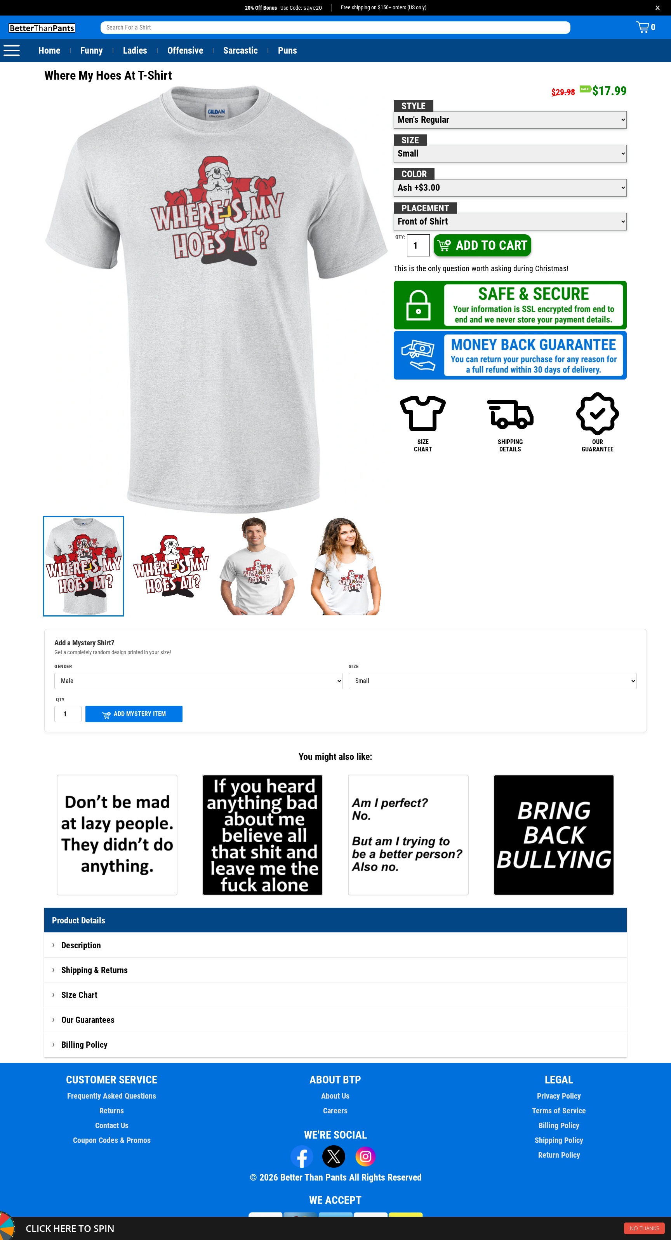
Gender (63, 666)
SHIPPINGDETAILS (510, 445)
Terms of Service (559, 1110)
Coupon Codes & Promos (112, 1140)
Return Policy (559, 1155)
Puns (287, 50)
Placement (425, 208)
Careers (335, 1110)
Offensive (185, 50)
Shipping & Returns (94, 970)
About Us (335, 1096)
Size (410, 140)
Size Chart (79, 995)
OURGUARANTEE (598, 445)
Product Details (78, 920)
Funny (91, 50)
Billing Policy (84, 1045)
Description (81, 945)
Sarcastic (240, 50)
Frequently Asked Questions (111, 1096)
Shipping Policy (559, 1140)
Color (414, 174)
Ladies (135, 50)
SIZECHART (423, 445)
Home (49, 50)
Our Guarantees (88, 1020)
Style (414, 106)
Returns (111, 1110)
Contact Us (112, 1125)
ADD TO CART (492, 245)
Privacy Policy (559, 1096)
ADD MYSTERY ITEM (140, 714)
